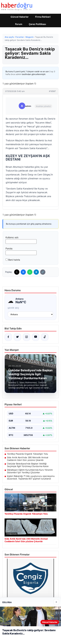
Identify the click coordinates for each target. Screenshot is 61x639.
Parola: (9, 248)
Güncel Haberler (20, 16)
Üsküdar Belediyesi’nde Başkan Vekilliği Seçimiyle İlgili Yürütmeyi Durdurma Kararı (28, 465)
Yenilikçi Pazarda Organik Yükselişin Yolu (27, 454)
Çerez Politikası (37, 24)
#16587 (52, 91)
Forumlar (19, 37)
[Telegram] (36, 272)
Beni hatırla (14, 259)
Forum (18, 24)
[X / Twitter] (17, 337)
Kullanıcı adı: (12, 237)
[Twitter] (16, 272)
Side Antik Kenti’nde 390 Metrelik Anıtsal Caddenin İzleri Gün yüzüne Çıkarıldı (27, 458)
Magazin (30, 37)
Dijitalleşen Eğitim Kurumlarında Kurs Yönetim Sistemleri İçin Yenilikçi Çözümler (30, 471)
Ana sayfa (9, 37)
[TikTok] (44, 337)
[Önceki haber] (44, 359)
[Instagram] (26, 337)
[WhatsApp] (29, 272)
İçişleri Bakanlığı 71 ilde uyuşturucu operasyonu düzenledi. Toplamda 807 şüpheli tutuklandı (31, 477)
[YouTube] (35, 337)
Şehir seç (13, 308)
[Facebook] (23, 272)
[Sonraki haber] (51, 359)
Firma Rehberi (43, 16)
